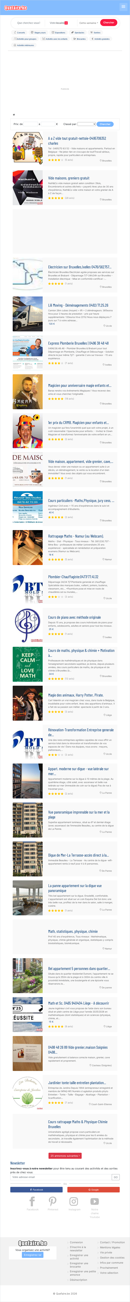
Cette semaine (87, 22)
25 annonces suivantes (65, 1155)
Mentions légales (110, 1247)
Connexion (76, 1242)
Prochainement (109, 1267)
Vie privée (106, 1252)
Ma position (60, 23)
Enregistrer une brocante (79, 1265)
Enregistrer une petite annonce (83, 1273)
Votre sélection (109, 1272)
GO (116, 1177)
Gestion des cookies (112, 1257)
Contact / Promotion (112, 1242)
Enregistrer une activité (79, 1257)
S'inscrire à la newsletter (78, 1248)
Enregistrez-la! (32, 1254)
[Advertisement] (65, 231)
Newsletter (17, 1162)
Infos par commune (111, 1262)
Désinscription (78, 1279)
